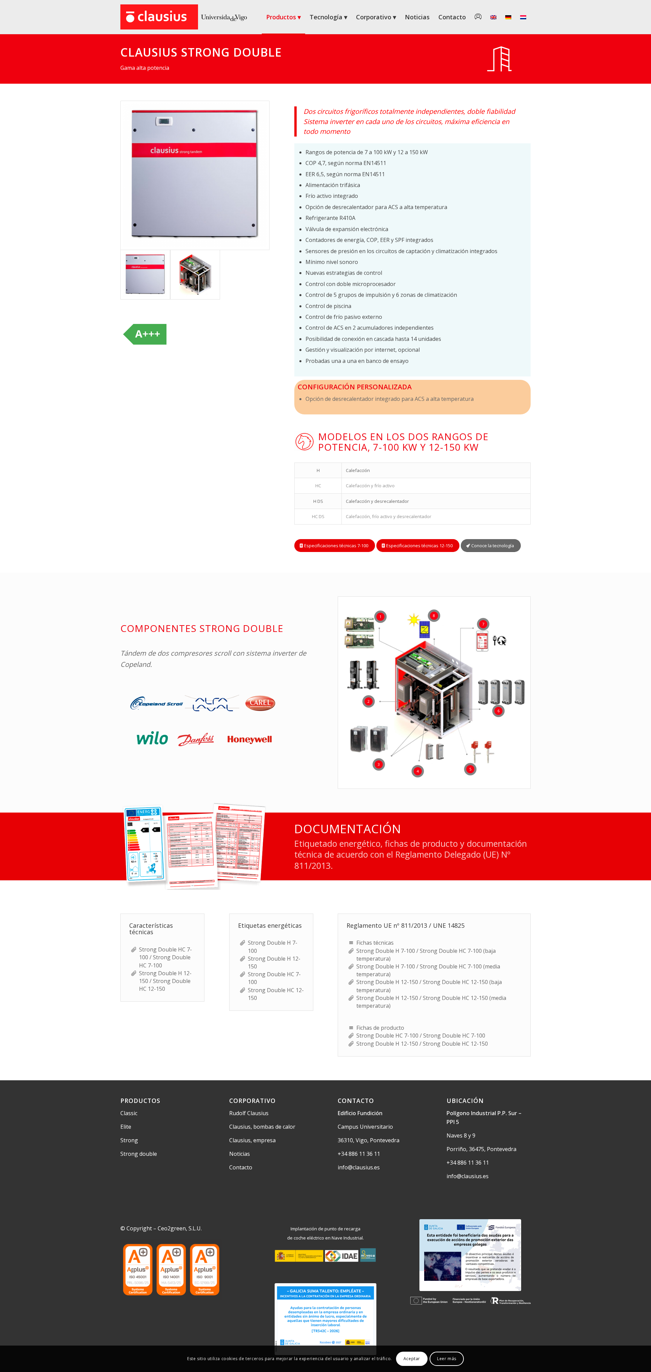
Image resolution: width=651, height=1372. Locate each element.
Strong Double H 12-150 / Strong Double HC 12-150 (165, 980)
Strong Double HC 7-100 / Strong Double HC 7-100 (165, 957)
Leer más (446, 1358)
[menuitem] (283, 17)
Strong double (138, 1154)
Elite (125, 1126)
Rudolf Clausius (249, 1113)
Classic (128, 1113)
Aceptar (411, 1358)
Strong (129, 1140)
